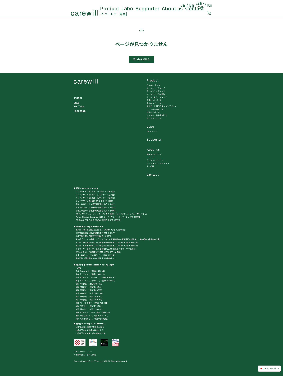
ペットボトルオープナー (157, 109)
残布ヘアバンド (153, 112)
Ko (209, 5)
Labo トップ (152, 131)
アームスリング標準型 (156, 94)
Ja (182, 5)
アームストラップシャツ (157, 97)
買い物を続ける (141, 59)
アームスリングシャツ (156, 91)
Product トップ (153, 85)
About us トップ (154, 154)
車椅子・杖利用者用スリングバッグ (161, 106)
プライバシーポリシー (83, 352)
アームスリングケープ (156, 88)
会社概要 (150, 166)
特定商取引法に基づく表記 (85, 355)
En (191, 5)
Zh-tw (200, 5)
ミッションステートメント (158, 163)
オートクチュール (154, 118)
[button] (209, 13)
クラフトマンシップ (155, 160)
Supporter (154, 139)
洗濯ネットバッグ (154, 100)
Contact (153, 174)
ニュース (150, 157)
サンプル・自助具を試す (157, 115)
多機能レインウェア (155, 103)
